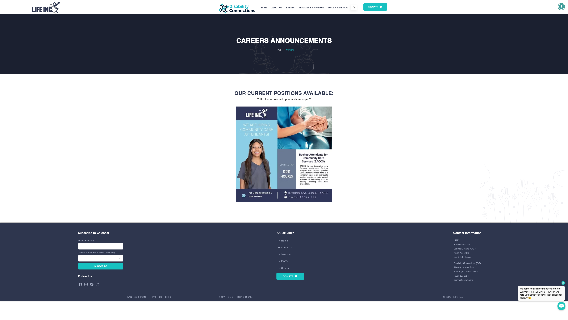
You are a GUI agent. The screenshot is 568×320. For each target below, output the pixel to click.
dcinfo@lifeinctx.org (463, 280)
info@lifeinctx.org (462, 257)
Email (86, 240)
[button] (290, 7)
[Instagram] (86, 284)
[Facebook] (81, 284)
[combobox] (100, 258)
